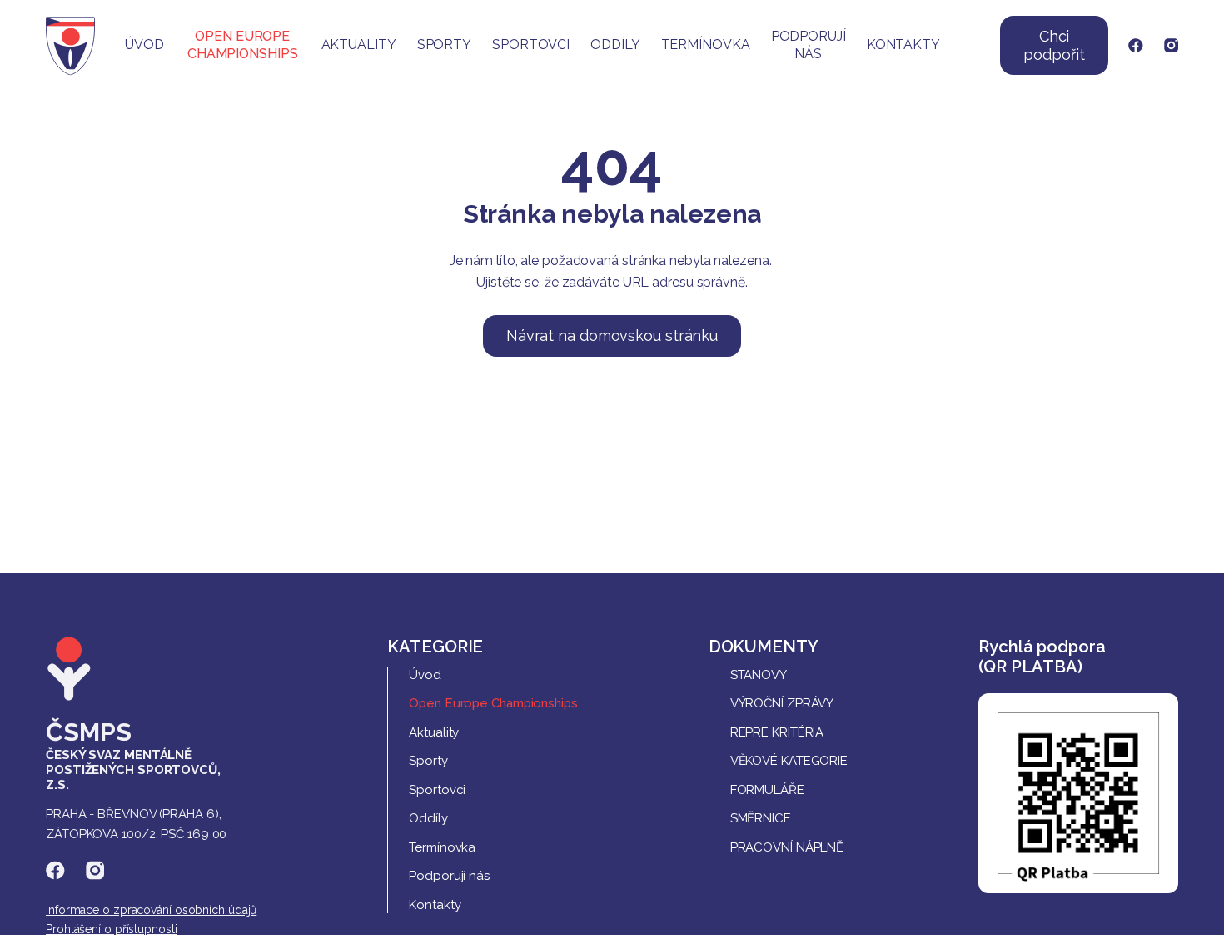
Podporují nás (808, 45)
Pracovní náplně (787, 847)
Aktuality (358, 44)
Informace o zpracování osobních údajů (151, 910)
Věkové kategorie (789, 760)
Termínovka (705, 44)
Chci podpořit (1053, 45)
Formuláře (767, 790)
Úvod (144, 44)
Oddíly (614, 44)
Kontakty (903, 44)
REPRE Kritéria (777, 732)
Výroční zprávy (782, 703)
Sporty (444, 44)
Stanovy (758, 675)
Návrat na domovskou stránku (612, 335)
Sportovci (531, 44)
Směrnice (760, 818)
